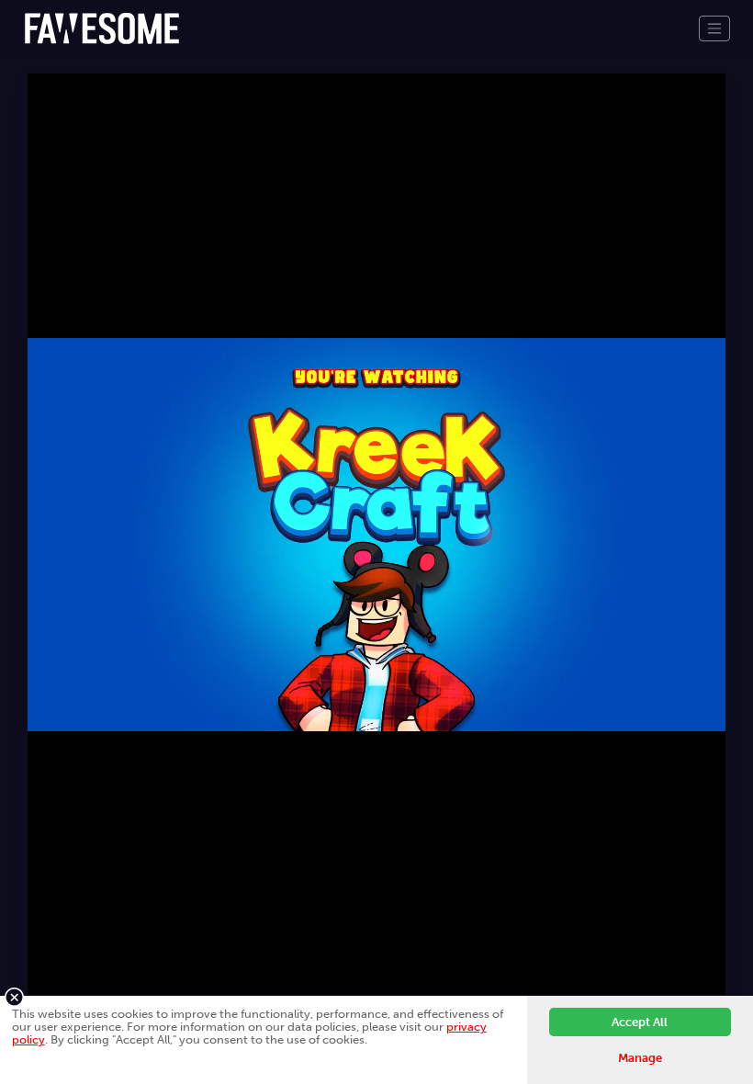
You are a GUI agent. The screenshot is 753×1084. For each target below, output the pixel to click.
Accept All (640, 1022)
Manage (640, 1058)
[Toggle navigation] (714, 28)
